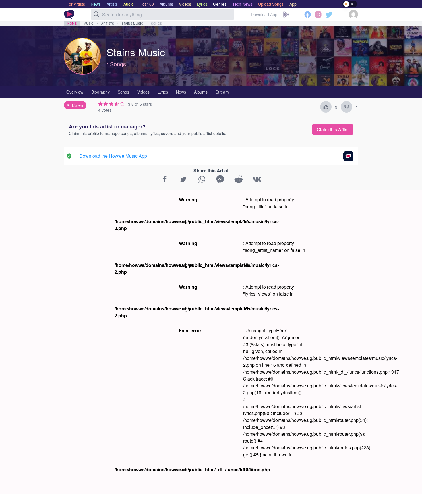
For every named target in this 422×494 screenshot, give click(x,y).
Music (89, 23)
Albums (201, 92)
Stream (222, 92)
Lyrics (163, 92)
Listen (77, 105)
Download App (264, 14)
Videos (143, 92)
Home (72, 23)
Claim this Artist (333, 129)
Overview (74, 92)
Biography (100, 92)
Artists (107, 23)
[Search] (96, 14)
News (181, 92)
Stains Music (132, 23)
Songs (156, 23)
